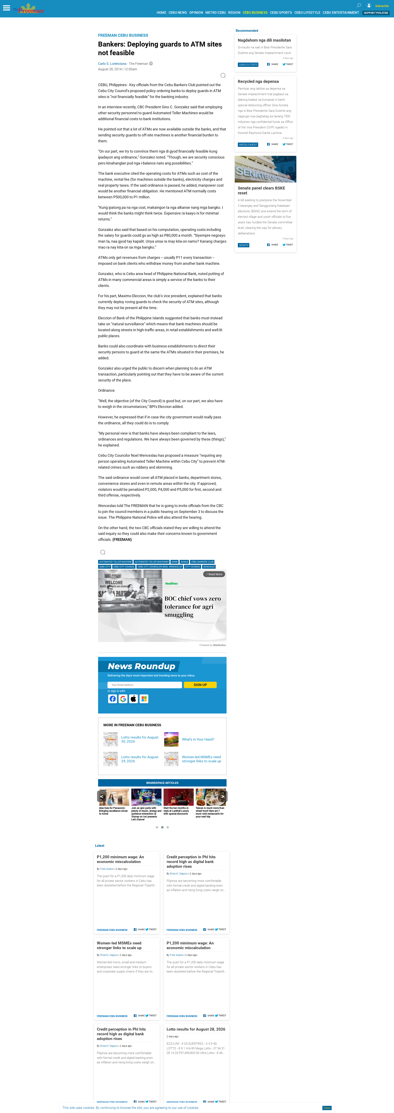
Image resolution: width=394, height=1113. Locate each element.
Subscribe (382, 6)
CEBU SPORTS (281, 13)
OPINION (196, 13)
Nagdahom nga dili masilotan (264, 40)
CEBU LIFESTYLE (307, 13)
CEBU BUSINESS (255, 13)
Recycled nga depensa (258, 81)
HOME (161, 13)
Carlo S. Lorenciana (112, 64)
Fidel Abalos (107, 869)
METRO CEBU (215, 13)
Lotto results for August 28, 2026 (196, 1029)
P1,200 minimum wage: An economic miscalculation (120, 859)
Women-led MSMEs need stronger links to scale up (119, 945)
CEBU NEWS (178, 13)
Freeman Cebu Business (123, 35)
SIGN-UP (200, 685)
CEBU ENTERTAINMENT (341, 13)
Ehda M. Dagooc (179, 873)
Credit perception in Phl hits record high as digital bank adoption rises (191, 862)
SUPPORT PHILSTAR (376, 12)
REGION (234, 13)
